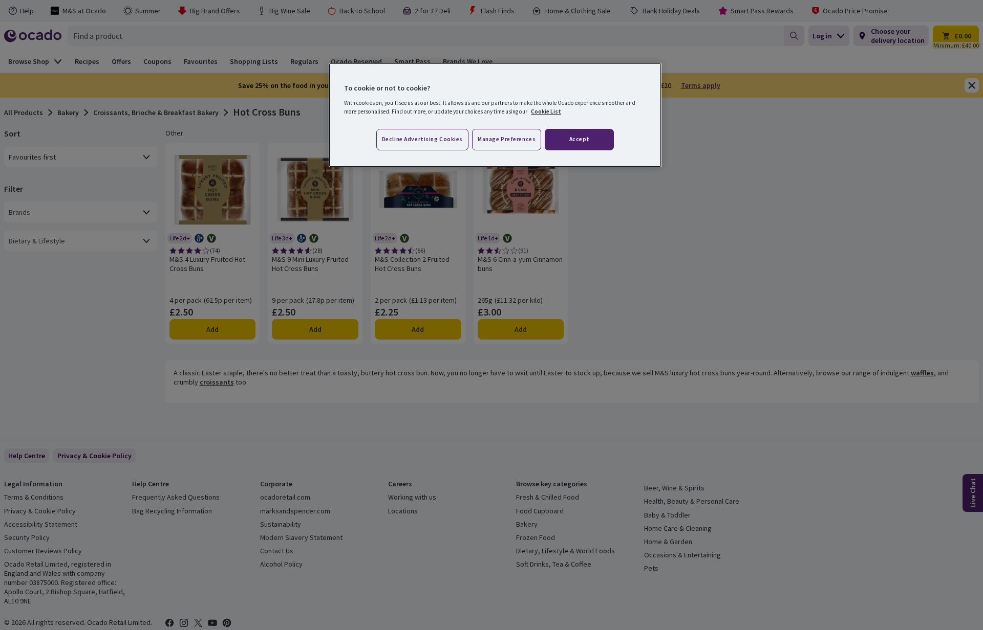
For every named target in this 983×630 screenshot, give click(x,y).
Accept (579, 139)
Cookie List (546, 111)
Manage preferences (507, 139)
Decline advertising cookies (422, 139)
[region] (495, 115)
